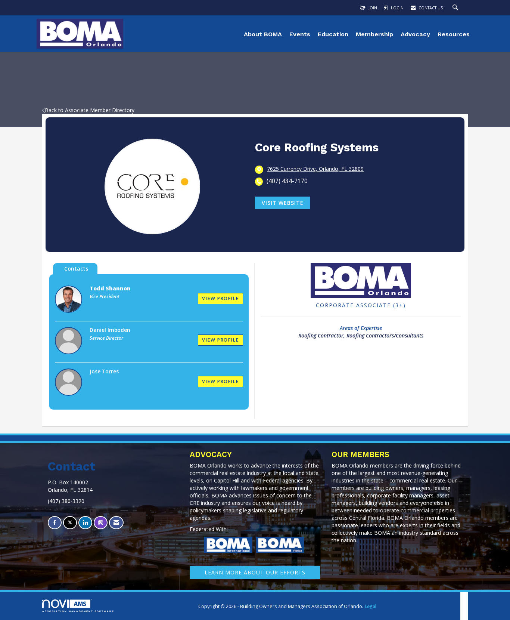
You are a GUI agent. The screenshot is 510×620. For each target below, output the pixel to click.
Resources (454, 34)
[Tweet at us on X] (70, 522)
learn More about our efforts (255, 572)
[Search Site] (456, 7)
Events (299, 34)
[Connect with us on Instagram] (101, 522)
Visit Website (283, 202)
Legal (370, 606)
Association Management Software (78, 611)
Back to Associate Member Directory (89, 110)
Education (333, 34)
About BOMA (263, 34)
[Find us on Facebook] (55, 522)
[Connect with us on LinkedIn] (85, 522)
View (220, 298)
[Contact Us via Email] (116, 522)
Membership (374, 34)
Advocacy (415, 34)
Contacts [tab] (76, 268)
